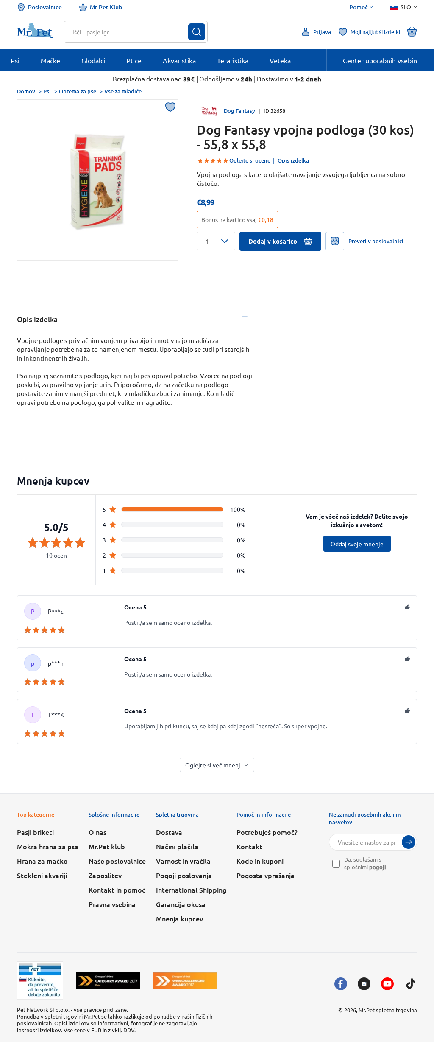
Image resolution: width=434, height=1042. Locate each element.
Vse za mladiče (123, 91)
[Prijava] (408, 842)
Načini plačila (177, 846)
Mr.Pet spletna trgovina (388, 1010)
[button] (216, 241)
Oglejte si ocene (249, 160)
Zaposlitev (105, 875)
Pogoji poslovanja (184, 875)
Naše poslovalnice (117, 860)
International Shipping (191, 889)
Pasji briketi (35, 832)
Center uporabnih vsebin (380, 60)
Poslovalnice (45, 7)
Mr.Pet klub (107, 846)
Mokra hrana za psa (47, 846)
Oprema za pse (77, 91)
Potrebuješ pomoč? (267, 832)
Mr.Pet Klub (106, 7)
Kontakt (249, 846)
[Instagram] (364, 983)
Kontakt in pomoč (117, 889)
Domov (26, 91)
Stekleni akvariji (42, 875)
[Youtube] (387, 983)
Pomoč (358, 7)
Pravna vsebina (112, 904)
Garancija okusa (181, 904)
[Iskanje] (196, 31)
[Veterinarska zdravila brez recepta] (40, 980)
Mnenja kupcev (179, 918)
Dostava (169, 832)
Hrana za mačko (42, 860)
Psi (47, 91)
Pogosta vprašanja (265, 875)
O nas (97, 832)
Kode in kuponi (260, 860)
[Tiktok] (410, 983)
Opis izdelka (293, 160)
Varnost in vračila (183, 860)
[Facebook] (340, 983)
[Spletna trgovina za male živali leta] (108, 980)
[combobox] (130, 31)
